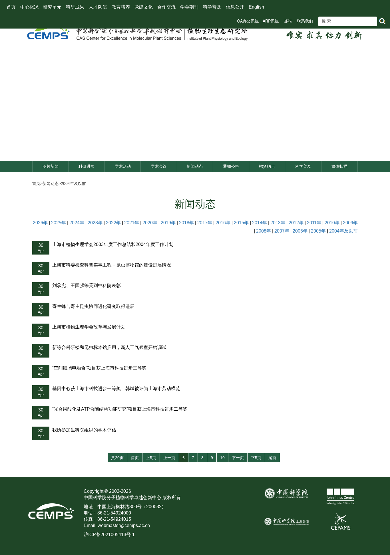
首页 (11, 7)
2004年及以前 (73, 183)
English (256, 7)
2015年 (241, 222)
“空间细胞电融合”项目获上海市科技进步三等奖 (99, 368)
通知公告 (231, 166)
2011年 (314, 222)
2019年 (168, 222)
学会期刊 (189, 7)
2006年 (300, 231)
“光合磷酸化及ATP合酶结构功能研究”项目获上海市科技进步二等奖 (119, 409)
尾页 (272, 457)
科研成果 (75, 7)
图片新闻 (51, 166)
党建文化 (143, 7)
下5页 (256, 457)
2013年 (277, 222)
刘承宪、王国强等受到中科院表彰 (86, 285)
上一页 (169, 457)
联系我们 (305, 21)
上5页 (151, 457)
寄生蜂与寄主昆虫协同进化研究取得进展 (93, 306)
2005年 (318, 231)
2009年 (350, 222)
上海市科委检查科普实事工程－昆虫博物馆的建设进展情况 (111, 265)
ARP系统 (271, 21)
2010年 (332, 222)
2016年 (223, 222)
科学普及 (212, 7)
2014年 (259, 222)
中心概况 (29, 7)
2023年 (95, 222)
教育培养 (121, 7)
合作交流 (166, 7)
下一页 (238, 457)
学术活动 (123, 166)
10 (222, 457)
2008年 (263, 231)
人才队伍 (98, 7)
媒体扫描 (339, 166)
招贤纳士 (267, 166)
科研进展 (87, 166)
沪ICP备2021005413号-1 (109, 534)
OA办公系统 (248, 21)
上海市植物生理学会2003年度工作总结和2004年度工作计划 (112, 244)
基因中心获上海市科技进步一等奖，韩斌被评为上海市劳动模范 (116, 388)
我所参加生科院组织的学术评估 (84, 429)
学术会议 (159, 166)
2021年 (131, 222)
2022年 (113, 222)
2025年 (58, 222)
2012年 (296, 222)
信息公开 (235, 7)
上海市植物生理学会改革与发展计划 (88, 326)
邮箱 (288, 21)
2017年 (204, 222)
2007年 (281, 231)
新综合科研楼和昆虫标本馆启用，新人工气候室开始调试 (109, 347)
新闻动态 (195, 166)
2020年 (149, 222)
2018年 (186, 222)
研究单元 (52, 7)
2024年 (76, 222)
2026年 (40, 222)
